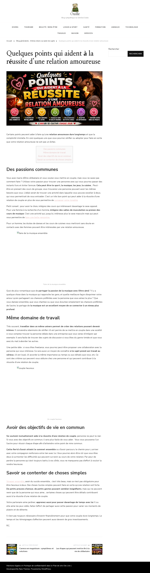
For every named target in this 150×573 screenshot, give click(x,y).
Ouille (75, 14)
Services (88, 33)
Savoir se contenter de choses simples (54, 159)
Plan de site (58, 565)
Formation (100, 27)
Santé (86, 27)
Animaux (115, 27)
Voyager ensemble (15, 481)
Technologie (131, 27)
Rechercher (113, 49)
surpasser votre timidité (66, 200)
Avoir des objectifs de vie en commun (54, 156)
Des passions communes (54, 149)
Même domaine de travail (54, 152)
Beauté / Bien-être (48, 27)
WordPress (46, 569)
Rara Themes (24, 569)
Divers (15, 27)
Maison (75, 33)
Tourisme (28, 27)
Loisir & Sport (70, 27)
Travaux (61, 33)
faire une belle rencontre (37, 217)
